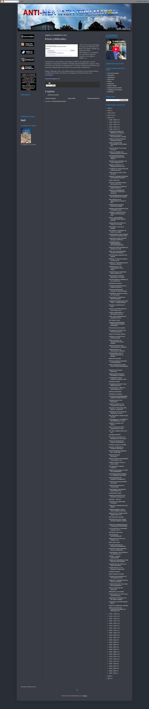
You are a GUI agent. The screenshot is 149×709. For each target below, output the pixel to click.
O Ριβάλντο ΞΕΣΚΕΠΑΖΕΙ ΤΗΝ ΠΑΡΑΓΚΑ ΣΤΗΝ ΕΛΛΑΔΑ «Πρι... (117, 214)
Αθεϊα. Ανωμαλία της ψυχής (116, 574)
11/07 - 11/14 (113, 618)
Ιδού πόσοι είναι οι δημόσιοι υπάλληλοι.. (116, 467)
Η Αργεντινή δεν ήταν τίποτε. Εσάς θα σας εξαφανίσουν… (118, 584)
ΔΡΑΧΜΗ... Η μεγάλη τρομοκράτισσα (114, 557)
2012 (109, 113)
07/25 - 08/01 (113, 654)
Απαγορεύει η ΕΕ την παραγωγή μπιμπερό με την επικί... (117, 412)
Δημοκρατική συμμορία (115, 283)
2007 (109, 678)
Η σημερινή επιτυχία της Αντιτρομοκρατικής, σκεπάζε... (118, 135)
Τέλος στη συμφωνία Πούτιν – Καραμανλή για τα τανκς (117, 427)
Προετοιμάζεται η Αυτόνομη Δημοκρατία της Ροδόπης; (117, 276)
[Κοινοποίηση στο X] (51, 86)
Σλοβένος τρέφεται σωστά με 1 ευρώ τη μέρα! (117, 463)
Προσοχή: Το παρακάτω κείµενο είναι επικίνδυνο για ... (117, 183)
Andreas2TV (110, 75)
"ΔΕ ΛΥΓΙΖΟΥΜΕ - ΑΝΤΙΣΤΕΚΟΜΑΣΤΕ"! (115, 535)
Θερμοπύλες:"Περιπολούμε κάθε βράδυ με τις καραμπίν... (117, 408)
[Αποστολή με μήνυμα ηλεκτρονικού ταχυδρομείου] (47, 86)
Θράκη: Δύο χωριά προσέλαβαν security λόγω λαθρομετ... (117, 252)
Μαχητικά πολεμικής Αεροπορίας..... (114, 455)
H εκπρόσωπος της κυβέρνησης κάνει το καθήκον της (117, 272)
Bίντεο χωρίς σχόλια (114, 542)
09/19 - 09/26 (113, 635)
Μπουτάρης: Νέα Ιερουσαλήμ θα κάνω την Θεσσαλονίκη (118, 549)
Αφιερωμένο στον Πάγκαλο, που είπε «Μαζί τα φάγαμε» (117, 598)
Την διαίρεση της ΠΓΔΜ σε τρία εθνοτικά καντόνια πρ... (117, 331)
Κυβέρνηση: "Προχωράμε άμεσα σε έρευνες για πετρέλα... (118, 263)
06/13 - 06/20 (113, 668)
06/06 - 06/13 (113, 671)
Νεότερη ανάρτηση (51, 98)
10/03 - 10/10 (113, 630)
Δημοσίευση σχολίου (53, 95)
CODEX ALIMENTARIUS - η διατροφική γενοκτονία (116, 313)
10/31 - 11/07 (113, 621)
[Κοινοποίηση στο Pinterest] (55, 86)
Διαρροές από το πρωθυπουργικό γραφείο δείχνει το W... (118, 513)
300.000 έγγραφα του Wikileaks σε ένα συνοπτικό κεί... (118, 280)
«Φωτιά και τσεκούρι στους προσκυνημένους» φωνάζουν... (118, 346)
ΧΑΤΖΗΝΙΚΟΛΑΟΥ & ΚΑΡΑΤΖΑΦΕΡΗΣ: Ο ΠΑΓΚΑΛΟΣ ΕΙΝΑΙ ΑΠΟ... (116, 243)
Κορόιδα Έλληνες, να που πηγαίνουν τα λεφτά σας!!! (116, 568)
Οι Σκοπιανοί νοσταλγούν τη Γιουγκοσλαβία (116, 486)
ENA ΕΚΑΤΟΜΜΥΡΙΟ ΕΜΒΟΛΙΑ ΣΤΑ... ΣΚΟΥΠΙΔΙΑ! (117, 451)
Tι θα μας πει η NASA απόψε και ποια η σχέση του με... (117, 309)
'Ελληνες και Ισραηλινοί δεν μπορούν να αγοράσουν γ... (117, 441)
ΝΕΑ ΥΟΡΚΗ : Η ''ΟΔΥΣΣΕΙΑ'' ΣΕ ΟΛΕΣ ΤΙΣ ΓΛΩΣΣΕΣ (117, 231)
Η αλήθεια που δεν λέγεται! (114, 90)
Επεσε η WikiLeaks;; (114, 180)
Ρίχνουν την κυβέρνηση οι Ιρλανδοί (118, 605)
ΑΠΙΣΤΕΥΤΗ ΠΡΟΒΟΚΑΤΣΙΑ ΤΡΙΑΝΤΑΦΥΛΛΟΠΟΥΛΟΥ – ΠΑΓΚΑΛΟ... (117, 192)
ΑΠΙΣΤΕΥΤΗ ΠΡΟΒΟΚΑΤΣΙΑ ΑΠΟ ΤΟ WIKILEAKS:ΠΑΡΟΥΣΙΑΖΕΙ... (118, 525)
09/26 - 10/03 (113, 633)
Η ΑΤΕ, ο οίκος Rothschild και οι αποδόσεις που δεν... (117, 317)
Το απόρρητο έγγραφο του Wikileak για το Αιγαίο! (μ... (117, 132)
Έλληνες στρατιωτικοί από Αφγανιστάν (116, 588)
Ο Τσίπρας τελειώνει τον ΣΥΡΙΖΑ (117, 445)
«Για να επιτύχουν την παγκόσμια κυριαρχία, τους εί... (118, 529)
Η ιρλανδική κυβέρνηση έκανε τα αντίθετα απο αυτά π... (117, 286)
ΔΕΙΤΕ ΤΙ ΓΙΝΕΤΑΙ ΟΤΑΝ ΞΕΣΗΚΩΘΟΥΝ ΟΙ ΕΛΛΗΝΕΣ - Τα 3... (118, 144)
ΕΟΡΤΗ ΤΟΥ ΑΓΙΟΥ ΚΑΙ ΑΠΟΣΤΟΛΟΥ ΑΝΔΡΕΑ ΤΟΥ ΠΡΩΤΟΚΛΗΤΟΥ (117, 609)
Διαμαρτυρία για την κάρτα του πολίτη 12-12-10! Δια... (117, 223)
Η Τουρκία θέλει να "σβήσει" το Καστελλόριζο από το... (117, 388)
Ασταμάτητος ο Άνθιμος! (115, 394)
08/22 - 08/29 (113, 644)
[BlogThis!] (49, 86)
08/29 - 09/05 (113, 642)
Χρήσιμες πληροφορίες (115, 391)
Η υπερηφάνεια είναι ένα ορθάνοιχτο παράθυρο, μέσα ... (118, 378)
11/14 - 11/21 (113, 616)
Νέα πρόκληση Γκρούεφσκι (116, 517)
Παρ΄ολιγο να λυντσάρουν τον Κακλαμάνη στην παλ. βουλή (117, 437)
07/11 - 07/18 (113, 659)
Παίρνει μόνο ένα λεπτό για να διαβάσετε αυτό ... (117, 539)
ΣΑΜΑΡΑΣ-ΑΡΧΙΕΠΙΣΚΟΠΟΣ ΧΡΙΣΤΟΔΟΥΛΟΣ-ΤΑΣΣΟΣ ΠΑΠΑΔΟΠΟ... (117, 324)
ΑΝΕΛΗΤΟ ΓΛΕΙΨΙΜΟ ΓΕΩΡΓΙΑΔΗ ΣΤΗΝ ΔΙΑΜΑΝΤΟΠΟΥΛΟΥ (118, 177)
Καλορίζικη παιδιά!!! (114, 381)
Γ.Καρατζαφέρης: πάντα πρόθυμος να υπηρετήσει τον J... (118, 553)
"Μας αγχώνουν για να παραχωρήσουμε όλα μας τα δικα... (117, 201)
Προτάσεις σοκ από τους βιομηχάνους (115, 401)
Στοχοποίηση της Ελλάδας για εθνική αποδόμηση (117, 298)
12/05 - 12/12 (113, 127)
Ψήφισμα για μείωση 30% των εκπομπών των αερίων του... (117, 496)
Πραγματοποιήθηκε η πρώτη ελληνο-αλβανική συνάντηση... (118, 510)
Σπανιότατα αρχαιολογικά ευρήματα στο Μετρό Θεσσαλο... (118, 290)
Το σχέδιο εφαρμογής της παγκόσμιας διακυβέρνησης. (117, 545)
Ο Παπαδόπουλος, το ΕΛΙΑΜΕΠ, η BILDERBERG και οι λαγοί (118, 420)
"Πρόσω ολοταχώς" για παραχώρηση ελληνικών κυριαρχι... (116, 342)
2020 (109, 108)
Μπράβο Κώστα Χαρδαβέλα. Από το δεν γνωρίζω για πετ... (118, 161)
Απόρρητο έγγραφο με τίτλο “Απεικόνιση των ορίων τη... (117, 404)
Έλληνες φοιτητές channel (114, 87)
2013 (109, 110)
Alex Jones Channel (113, 73)
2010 (109, 117)
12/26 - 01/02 (113, 120)
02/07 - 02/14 (113, 673)
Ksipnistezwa (111, 77)
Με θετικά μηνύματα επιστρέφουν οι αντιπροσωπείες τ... (118, 361)
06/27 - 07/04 (113, 663)
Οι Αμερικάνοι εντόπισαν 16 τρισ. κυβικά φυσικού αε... (118, 384)
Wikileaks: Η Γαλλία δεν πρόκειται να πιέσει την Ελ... (118, 259)
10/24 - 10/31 (113, 623)
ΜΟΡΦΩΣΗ (110, 92)
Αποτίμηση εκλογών (114, 571)
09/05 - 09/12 (113, 640)
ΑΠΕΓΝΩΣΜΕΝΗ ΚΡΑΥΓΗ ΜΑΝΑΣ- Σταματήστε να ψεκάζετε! (116, 355)
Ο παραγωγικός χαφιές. (115, 493)
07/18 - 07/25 (113, 656)
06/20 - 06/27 (113, 666)
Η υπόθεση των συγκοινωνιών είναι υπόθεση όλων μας (118, 169)
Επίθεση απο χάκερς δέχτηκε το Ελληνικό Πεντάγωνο (117, 139)
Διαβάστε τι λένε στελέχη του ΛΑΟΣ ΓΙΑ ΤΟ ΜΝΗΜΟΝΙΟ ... (118, 470)
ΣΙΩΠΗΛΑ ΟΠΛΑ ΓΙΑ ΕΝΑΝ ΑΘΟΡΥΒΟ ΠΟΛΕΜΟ (116, 205)
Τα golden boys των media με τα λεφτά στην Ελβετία (117, 564)
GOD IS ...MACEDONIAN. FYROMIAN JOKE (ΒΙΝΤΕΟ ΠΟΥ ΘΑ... (117, 219)
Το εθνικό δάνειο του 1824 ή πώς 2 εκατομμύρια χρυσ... (118, 594)
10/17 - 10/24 (113, 625)
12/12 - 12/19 (113, 124)
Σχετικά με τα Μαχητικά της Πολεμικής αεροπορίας (116, 447)
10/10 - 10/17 (113, 628)
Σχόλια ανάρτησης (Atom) (59, 101)
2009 (109, 676)
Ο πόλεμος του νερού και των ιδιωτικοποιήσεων (117, 337)
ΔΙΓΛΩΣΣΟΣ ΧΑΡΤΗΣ (115, 434)
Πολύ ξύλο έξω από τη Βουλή (117, 328)
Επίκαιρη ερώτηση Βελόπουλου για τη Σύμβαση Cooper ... (118, 209)
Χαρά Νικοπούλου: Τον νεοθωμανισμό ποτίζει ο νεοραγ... (116, 268)
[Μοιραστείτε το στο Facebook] (53, 86)
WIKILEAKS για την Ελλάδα (116, 591)
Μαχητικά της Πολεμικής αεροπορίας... (115, 370)
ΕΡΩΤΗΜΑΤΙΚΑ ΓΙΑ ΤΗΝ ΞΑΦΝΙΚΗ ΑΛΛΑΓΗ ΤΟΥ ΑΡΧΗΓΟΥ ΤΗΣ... (118, 235)
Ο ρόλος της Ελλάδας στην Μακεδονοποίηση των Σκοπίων (118, 152)
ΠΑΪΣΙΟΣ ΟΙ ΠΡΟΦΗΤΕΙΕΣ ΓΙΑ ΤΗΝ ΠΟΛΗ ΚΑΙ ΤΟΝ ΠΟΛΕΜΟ (118, 560)
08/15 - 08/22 (113, 647)
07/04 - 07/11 (113, 661)
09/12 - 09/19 (113, 637)
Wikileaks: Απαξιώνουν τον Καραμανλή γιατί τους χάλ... (117, 165)
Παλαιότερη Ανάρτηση (93, 98)
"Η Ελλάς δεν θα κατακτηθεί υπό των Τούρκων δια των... (117, 577)
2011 (109, 115)
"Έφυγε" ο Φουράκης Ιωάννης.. (117, 334)
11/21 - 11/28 (113, 614)
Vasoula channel (112, 85)
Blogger (85, 696)
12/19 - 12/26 (113, 122)
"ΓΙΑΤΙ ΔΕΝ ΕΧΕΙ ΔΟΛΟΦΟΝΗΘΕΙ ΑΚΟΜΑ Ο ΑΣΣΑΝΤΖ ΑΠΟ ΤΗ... (118, 397)
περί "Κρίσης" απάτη (114, 320)
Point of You (110, 79)
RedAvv (109, 81)
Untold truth (110, 83)
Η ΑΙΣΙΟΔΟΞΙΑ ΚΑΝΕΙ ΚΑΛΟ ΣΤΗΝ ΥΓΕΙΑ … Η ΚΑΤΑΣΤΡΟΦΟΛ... (118, 301)
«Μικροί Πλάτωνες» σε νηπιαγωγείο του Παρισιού (117, 350)
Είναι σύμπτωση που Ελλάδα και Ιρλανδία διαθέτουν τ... (118, 187)
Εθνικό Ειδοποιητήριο (115, 358)
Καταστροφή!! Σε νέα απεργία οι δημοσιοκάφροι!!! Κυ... (117, 490)
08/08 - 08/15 (113, 649)
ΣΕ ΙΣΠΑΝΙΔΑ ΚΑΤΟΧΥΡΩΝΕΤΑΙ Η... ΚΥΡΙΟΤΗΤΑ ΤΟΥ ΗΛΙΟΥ (117, 474)
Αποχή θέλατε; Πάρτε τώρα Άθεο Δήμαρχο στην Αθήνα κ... (117, 239)
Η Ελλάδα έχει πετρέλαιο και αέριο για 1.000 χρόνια (118, 294)
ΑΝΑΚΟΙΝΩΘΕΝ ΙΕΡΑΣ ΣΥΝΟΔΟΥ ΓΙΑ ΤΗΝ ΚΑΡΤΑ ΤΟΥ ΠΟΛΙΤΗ (118, 196)
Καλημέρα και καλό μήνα (115, 532)
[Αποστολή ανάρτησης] (49, 83)
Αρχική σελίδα (71, 98)
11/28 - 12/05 (113, 129)
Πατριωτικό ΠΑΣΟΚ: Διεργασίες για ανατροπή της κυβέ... (118, 248)
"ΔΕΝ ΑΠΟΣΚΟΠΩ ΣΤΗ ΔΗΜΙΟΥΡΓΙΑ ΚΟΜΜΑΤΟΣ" (117, 478)
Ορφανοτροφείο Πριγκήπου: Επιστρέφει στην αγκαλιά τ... (117, 374)
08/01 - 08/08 (113, 652)
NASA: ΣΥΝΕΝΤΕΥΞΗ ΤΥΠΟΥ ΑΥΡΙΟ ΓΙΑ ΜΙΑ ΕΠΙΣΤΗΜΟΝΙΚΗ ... (118, 366)
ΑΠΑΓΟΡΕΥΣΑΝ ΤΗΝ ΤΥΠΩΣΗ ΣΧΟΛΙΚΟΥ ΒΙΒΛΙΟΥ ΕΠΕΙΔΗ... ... (118, 521)
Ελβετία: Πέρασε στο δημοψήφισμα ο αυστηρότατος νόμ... (118, 459)
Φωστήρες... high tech (115, 499)
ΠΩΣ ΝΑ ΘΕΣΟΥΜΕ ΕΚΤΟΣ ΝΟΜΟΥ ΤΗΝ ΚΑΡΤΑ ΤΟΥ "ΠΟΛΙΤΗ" (117, 157)
